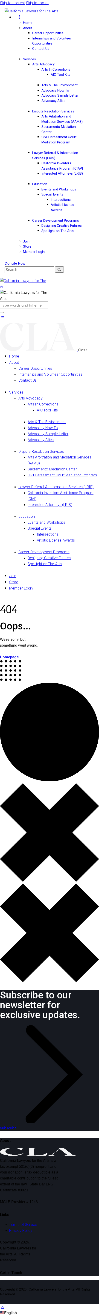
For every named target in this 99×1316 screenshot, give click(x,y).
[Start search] (59, 269)
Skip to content (12, 3)
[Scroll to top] (2, 1307)
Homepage (9, 657)
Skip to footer (37, 3)
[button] (2, 317)
